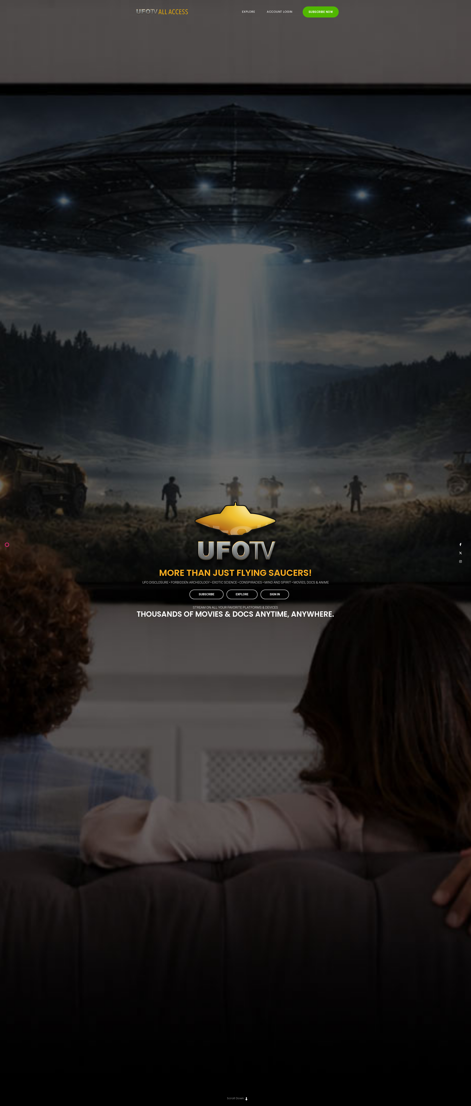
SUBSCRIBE (206, 594)
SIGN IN (275, 594)
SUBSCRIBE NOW (321, 12)
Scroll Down (235, 1098)
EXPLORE (248, 12)
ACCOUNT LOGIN (279, 12)
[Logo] (160, 12)
